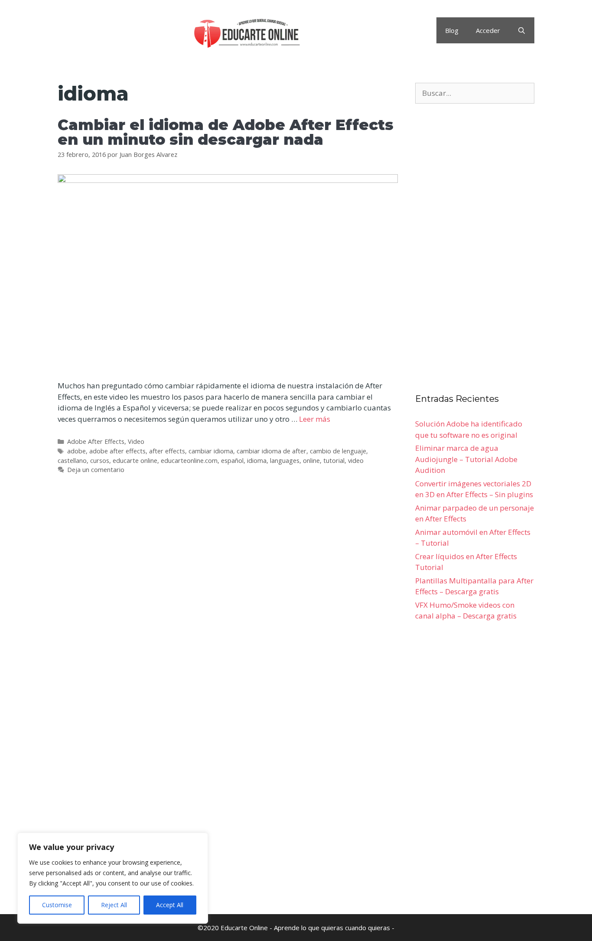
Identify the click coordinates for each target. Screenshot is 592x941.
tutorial (334, 460)
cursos (99, 460)
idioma (257, 460)
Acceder (488, 30)
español (232, 460)
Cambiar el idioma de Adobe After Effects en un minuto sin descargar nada (226, 132)
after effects (167, 451)
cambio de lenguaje (338, 451)
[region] (112, 878)
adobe (76, 451)
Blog (452, 30)
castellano (72, 460)
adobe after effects (117, 451)
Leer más (314, 419)
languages (284, 460)
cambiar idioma (211, 451)
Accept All (169, 905)
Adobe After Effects (95, 441)
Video (136, 441)
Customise (57, 905)
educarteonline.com (189, 460)
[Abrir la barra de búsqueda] (521, 30)
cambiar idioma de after (271, 451)
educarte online (135, 460)
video (356, 460)
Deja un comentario (95, 470)
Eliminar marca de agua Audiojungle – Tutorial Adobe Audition (466, 459)
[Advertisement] (228, 604)
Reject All (114, 905)
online (311, 460)
